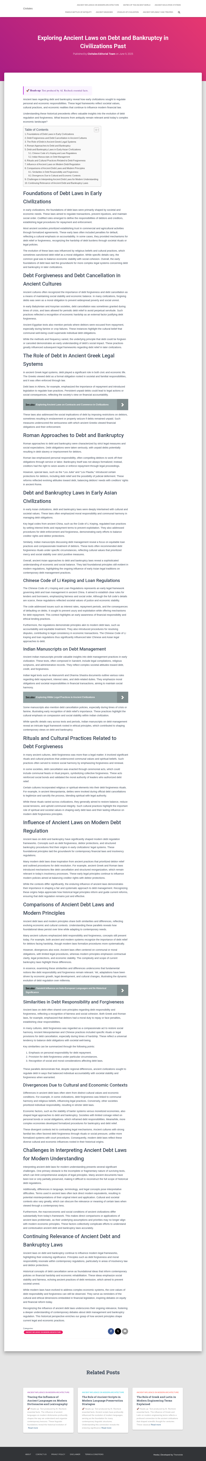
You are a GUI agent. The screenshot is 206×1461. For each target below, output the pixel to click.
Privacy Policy (58, 1454)
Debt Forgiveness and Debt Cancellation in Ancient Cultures (57, 138)
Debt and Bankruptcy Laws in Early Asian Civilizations (54, 149)
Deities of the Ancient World (137, 5)
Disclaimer (75, 1454)
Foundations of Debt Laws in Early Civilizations (50, 134)
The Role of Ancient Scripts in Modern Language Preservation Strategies (102, 1400)
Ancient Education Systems (168, 5)
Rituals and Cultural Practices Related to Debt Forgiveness (56, 160)
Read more (33, 1428)
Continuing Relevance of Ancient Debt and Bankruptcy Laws (58, 183)
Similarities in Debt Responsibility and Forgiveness (55, 172)
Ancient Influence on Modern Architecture (98, 5)
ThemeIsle (178, 1455)
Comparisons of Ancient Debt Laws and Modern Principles (56, 168)
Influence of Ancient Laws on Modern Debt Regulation (53, 164)
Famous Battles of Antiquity (78, 12)
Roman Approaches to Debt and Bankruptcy (48, 145)
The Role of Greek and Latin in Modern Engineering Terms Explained (156, 1400)
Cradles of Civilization (128, 12)
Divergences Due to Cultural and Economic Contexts (56, 175)
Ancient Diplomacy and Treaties (158, 12)
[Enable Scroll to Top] (200, 1455)
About (28, 1454)
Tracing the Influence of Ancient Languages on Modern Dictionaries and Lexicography (47, 1400)
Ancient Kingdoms (104, 12)
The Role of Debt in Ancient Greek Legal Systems (51, 141)
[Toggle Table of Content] (95, 129)
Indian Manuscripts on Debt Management (51, 157)
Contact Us (41, 1454)
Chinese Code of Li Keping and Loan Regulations (54, 153)
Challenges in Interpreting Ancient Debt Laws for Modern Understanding (62, 179)
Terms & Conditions (94, 1454)
